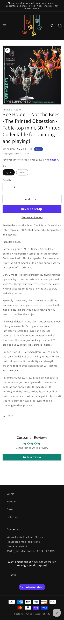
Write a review (32, 457)
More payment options (32, 217)
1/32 (8, 172)
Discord (11, 509)
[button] (4, 25)
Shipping (6, 154)
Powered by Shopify (41, 614)
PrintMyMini (26, 614)
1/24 (22, 172)
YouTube (11, 501)
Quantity (7, 180)
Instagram (12, 516)
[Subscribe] (53, 575)
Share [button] (9, 415)
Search (10, 493)
